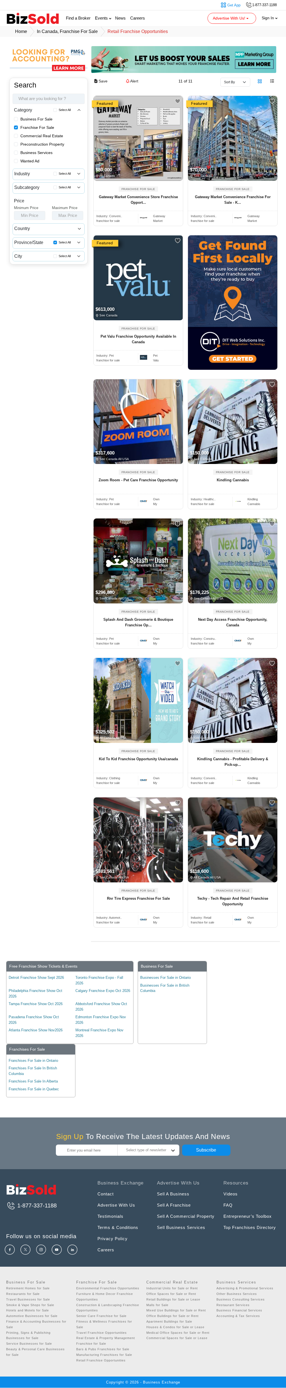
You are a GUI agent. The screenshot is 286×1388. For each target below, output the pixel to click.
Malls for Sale (157, 1305)
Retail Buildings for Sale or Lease (173, 1299)
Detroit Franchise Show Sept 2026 (36, 977)
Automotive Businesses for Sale (32, 1316)
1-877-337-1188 (36, 1205)
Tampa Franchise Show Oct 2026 (36, 1004)
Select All (65, 110)
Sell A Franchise (174, 1205)
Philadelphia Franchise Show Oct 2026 (35, 993)
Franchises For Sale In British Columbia (33, 1071)
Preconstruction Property (42, 144)
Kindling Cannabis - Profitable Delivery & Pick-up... (232, 762)
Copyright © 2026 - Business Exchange (143, 1382)
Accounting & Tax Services (238, 1316)
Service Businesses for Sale (29, 1343)
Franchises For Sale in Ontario (33, 1060)
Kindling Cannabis (233, 480)
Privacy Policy (112, 1238)
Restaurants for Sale (23, 1293)
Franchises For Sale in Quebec (34, 1089)
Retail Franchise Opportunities (101, 1360)
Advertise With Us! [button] (229, 18)
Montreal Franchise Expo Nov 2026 (99, 1033)
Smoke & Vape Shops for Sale (30, 1305)
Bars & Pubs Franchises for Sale (102, 1349)
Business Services (36, 152)
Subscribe (206, 1150)
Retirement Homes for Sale (28, 1288)
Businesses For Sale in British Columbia (164, 988)
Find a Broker (78, 18)
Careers (137, 18)
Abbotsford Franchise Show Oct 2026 (101, 1007)
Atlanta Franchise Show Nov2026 (36, 1030)
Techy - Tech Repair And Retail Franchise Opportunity (232, 901)
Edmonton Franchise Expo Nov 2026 (100, 1020)
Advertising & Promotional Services (244, 1288)
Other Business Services (236, 1293)
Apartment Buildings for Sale (169, 1321)
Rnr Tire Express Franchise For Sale (138, 898)
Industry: (109, 216)
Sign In (268, 18)
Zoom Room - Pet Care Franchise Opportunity (138, 480)
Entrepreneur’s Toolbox (247, 1216)
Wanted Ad (29, 161)
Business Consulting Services (240, 1299)
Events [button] (102, 18)
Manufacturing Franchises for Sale (104, 1354)
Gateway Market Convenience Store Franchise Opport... (138, 200)
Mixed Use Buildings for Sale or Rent (176, 1310)
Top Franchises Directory (249, 1227)
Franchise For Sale (37, 127)
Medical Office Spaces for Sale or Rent (177, 1332)
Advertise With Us (116, 1205)
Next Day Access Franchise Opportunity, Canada (232, 622)
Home (21, 31)
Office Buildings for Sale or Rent (172, 1316)
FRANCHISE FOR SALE (138, 189)
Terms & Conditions (117, 1227)
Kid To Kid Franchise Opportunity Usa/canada (138, 759)
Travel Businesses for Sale (28, 1299)
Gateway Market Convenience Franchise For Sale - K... (233, 200)
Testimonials (110, 1216)
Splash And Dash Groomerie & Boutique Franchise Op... (138, 622)
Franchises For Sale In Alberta (33, 1081)
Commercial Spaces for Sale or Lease (177, 1338)
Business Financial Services (239, 1310)
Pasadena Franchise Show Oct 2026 (34, 1020)
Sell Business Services (181, 1227)
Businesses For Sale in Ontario (165, 977)
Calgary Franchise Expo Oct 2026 (102, 991)
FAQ (228, 1205)
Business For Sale (36, 119)
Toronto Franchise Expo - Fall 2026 (99, 980)
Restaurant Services (233, 1305)
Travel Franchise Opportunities (101, 1332)
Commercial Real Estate (41, 136)
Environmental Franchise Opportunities (107, 1288)
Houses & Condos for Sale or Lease (175, 1327)
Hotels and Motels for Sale (27, 1310)
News (120, 18)
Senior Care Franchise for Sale (101, 1316)
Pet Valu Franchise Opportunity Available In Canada (138, 339)
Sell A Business (173, 1194)
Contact (105, 1194)
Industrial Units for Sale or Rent (172, 1288)
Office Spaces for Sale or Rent (171, 1293)
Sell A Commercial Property (185, 1216)
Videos (230, 1194)
